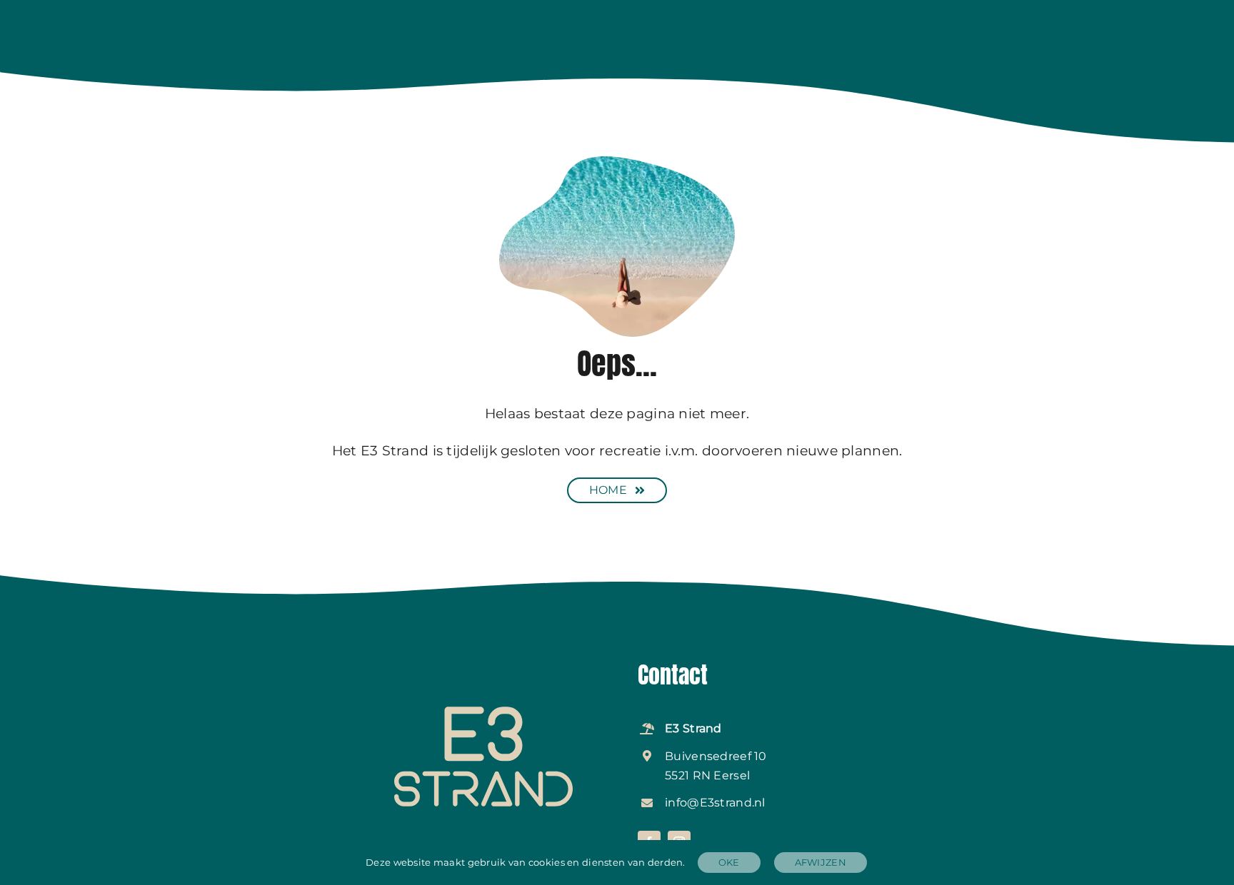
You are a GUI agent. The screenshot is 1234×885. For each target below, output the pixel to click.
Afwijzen (820, 862)
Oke (729, 862)
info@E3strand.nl (715, 802)
